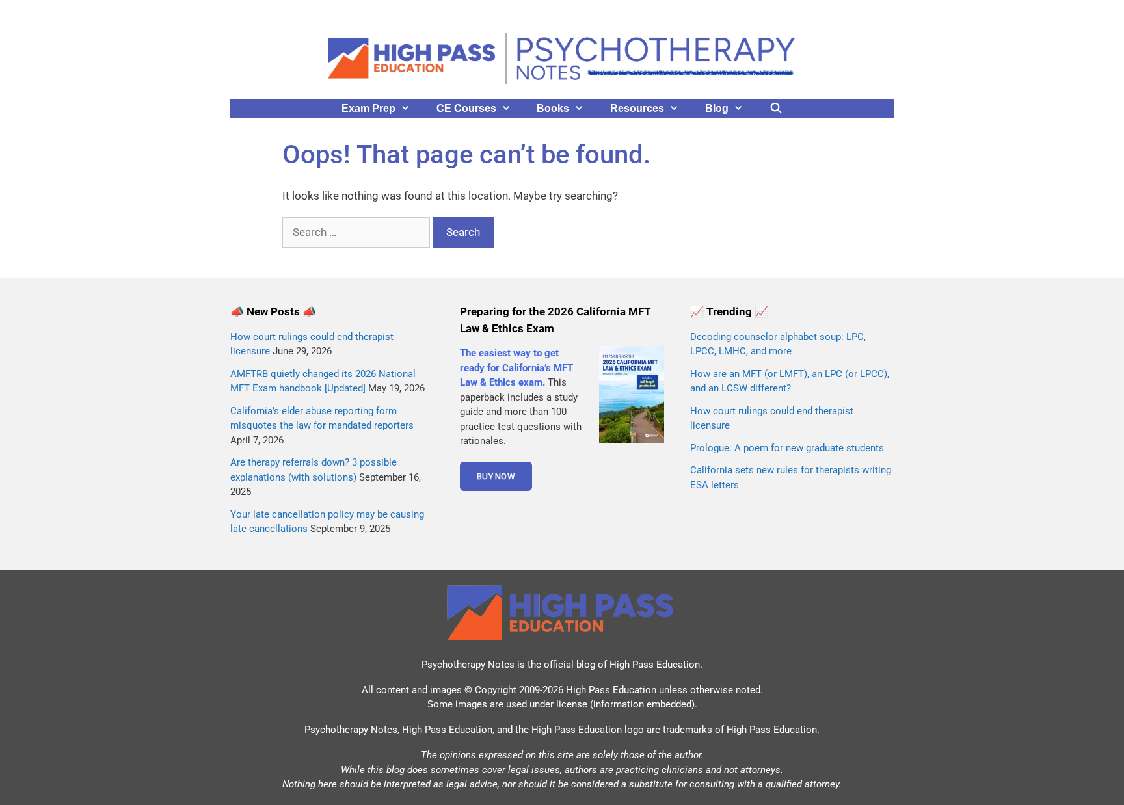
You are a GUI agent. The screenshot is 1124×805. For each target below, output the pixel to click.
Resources (637, 108)
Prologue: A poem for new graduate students (787, 448)
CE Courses (466, 108)
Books (553, 108)
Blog (717, 108)
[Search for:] (357, 232)
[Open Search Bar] (776, 108)
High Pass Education (654, 664)
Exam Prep (368, 108)
